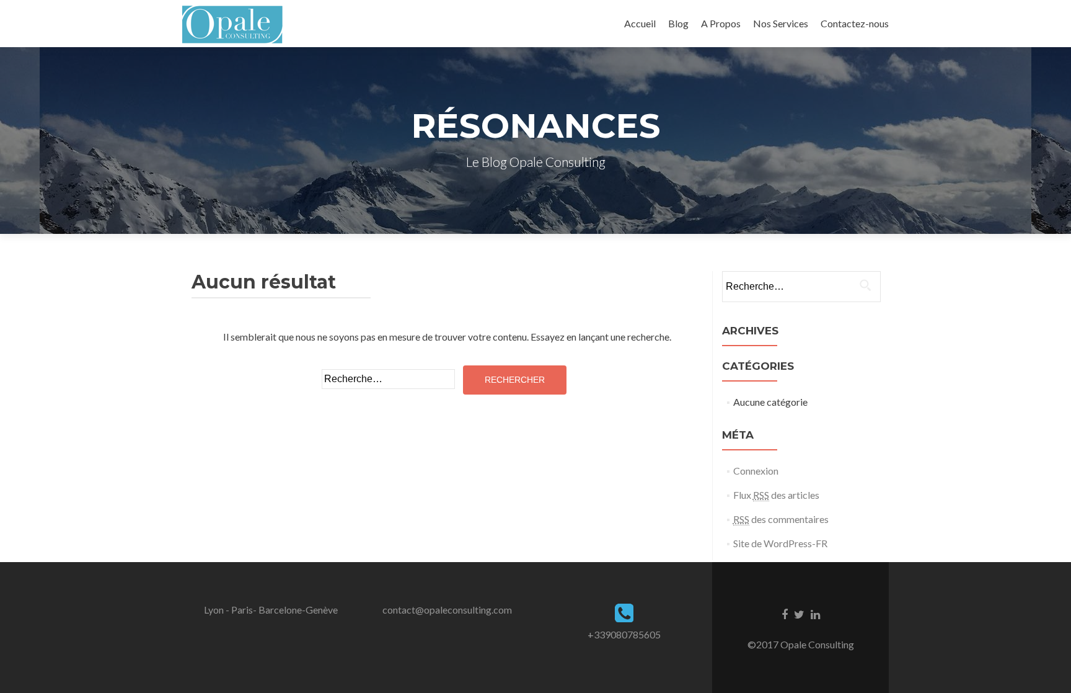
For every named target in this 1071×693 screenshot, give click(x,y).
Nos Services (780, 23)
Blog (678, 23)
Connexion (755, 470)
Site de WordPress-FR (780, 543)
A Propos (721, 23)
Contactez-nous (855, 23)
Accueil (640, 23)
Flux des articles (776, 495)
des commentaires (781, 519)
